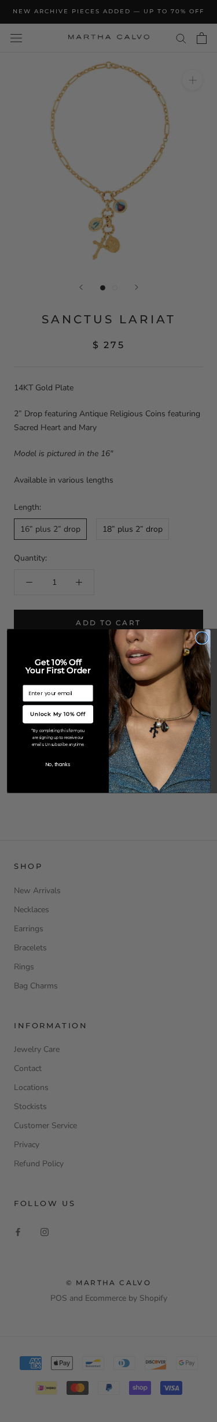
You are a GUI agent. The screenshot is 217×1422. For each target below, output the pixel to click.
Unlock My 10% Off (58, 714)
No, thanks (58, 764)
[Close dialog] (202, 638)
